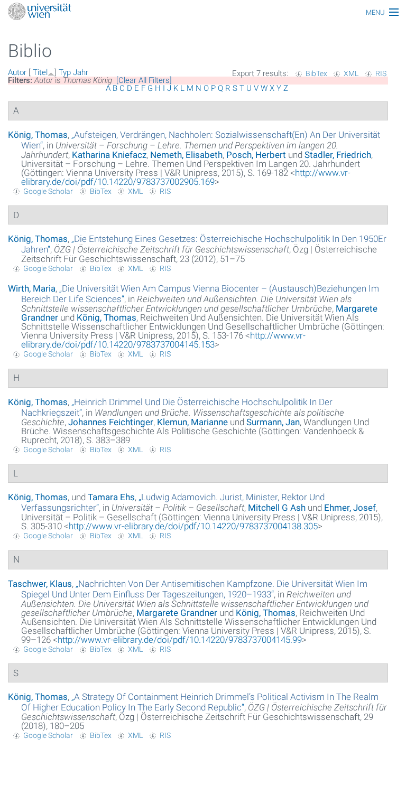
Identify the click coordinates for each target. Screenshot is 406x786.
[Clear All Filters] (144, 80)
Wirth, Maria (32, 288)
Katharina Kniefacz (109, 154)
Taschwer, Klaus (40, 583)
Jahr (80, 72)
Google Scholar (48, 191)
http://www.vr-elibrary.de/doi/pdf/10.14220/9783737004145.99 (180, 639)
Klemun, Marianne (192, 422)
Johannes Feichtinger (110, 422)
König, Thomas (38, 134)
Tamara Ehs (111, 497)
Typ (65, 72)
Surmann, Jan (273, 422)
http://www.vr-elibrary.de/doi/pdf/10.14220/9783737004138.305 (193, 526)
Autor (17, 72)
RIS (380, 73)
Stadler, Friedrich (337, 154)
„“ (194, 589)
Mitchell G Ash (277, 507)
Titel (40, 72)
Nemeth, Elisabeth (186, 154)
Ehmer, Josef (350, 507)
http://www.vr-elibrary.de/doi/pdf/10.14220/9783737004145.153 (163, 340)
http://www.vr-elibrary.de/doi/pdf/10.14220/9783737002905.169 (185, 177)
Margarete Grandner (176, 612)
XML (351, 73)
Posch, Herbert (256, 154)
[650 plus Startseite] (203, 12)
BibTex (316, 73)
